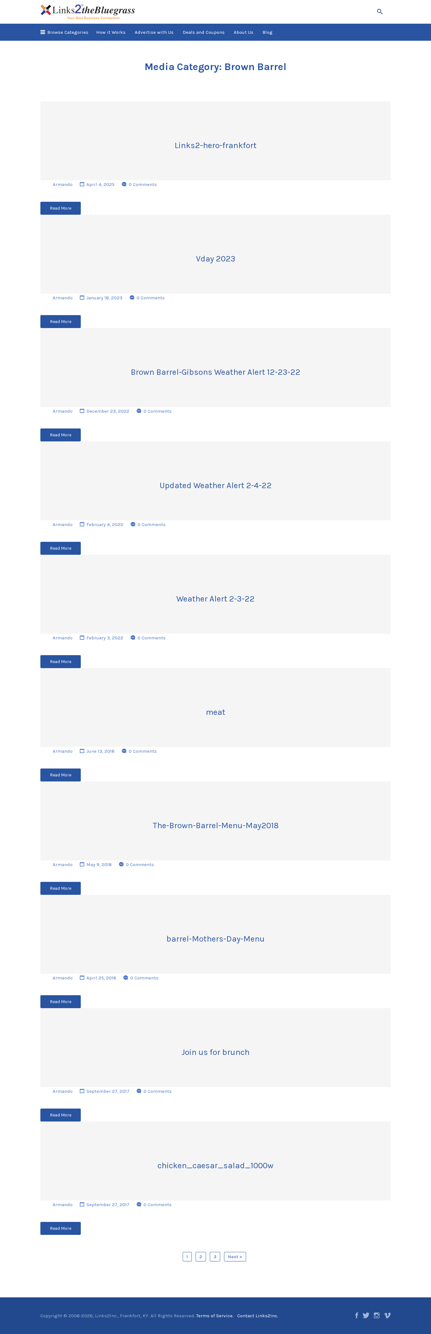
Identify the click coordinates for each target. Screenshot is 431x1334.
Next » (235, 1256)
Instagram (377, 1315)
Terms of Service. (214, 1316)
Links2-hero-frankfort (215, 145)
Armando (63, 184)
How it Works (111, 32)
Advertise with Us (154, 32)
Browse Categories (67, 32)
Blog (268, 32)
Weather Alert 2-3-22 (215, 599)
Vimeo (387, 1315)
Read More (60, 208)
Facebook (356, 1315)
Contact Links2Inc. (257, 1316)
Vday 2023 (215, 259)
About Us (243, 32)
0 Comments (143, 184)
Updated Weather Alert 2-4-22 (216, 485)
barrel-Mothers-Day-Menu (215, 939)
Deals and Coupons (204, 32)
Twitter (366, 1315)
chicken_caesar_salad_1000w (215, 1165)
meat (215, 712)
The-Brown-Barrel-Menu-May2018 (216, 825)
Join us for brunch (215, 1052)
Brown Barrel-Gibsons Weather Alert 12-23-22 (215, 372)
